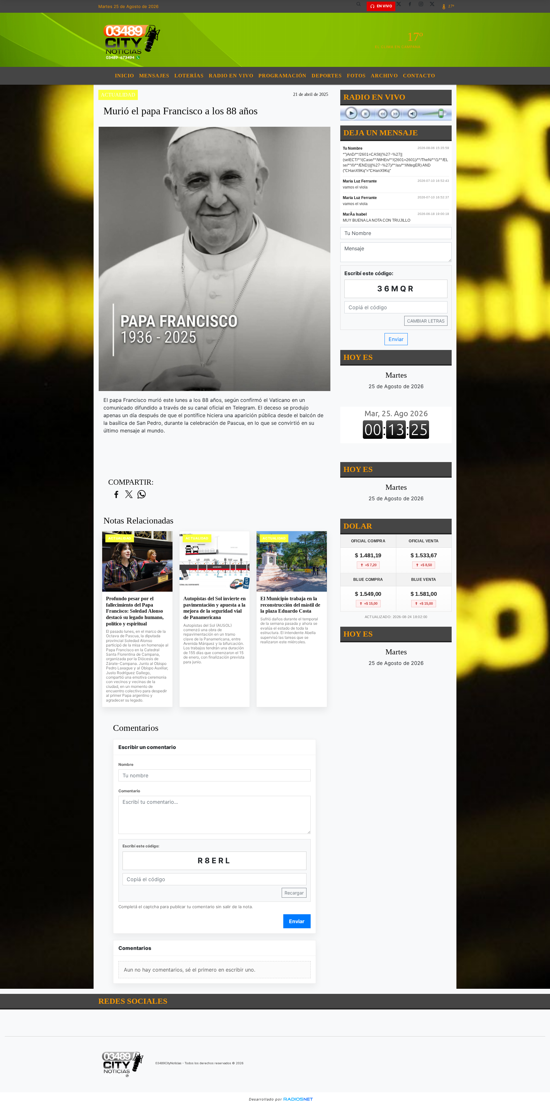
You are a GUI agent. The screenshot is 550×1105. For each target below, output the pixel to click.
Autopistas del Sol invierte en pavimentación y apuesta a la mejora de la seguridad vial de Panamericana (214, 608)
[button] (361, 6)
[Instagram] (423, 6)
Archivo (384, 75)
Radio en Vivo (231, 75)
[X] (401, 6)
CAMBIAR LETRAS (426, 321)
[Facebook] (412, 6)
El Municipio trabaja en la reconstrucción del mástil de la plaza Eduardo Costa (290, 605)
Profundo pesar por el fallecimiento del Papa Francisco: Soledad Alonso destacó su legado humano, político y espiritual (135, 611)
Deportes (327, 75)
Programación (282, 75)
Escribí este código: (141, 846)
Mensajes (154, 75)
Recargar (294, 892)
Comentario (129, 790)
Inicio (124, 75)
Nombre (125, 764)
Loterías (189, 75)
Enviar (297, 921)
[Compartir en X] (129, 494)
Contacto (419, 75)
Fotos (356, 75)
